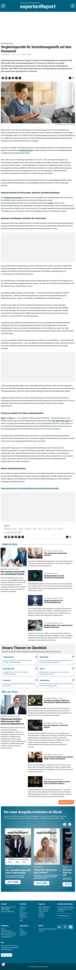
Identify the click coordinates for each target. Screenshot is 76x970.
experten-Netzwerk (6, 931)
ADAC (67, 421)
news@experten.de (6, 936)
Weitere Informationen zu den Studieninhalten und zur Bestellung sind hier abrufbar (30, 488)
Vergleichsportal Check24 (13, 197)
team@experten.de (10, 933)
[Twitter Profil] (71, 927)
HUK (10, 418)
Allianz (3, 418)
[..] (20, 532)
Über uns (3, 929)
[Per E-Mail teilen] (2, 78)
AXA (53, 421)
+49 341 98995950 (8, 911)
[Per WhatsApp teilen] (9, 78)
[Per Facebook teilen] (13, 78)
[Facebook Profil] (65, 927)
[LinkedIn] (59, 927)
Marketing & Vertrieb (7, 43)
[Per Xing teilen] (16, 78)
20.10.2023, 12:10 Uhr (15, 54)
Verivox (50, 203)
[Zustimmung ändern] (3, 964)
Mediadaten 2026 (64, 915)
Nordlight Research (26, 150)
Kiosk (41, 931)
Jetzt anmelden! (6, 955)
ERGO (58, 421)
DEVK (63, 421)
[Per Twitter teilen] (20, 78)
